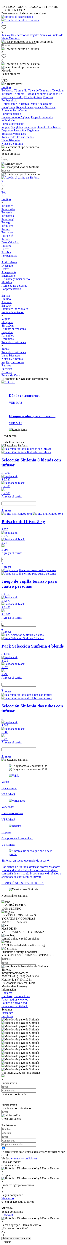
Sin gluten (17, 127)
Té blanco (7, 90)
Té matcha (45, 90)
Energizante (8, 107)
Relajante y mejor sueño (30, 107)
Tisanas (29, 93)
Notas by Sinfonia (12, 143)
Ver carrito (7, 1198)
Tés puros (40, 93)
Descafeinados (14, 97)
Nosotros (14, 38)
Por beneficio (9, 100)
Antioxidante (9, 103)
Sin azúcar (30, 127)
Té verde (33, 90)
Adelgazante (44, 103)
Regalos (35, 35)
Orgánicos (33, 130)
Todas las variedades (13, 133)
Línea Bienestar (10, 140)
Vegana (5, 127)
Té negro (6, 93)
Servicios (46, 35)
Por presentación (11, 113)
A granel (25, 117)
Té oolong (58, 90)
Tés (4, 35)
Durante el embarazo (49, 127)
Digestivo (23, 103)
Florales (29, 97)
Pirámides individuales (14, 308)
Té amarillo (20, 90)
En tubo (15, 117)
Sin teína (50, 107)
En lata (5, 117)
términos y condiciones (23, 1158)
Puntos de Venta (10, 375)
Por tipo (6, 87)
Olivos (38, 97)
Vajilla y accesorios (18, 35)
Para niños (20, 130)
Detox (33, 103)
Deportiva (7, 130)
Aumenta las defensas (14, 110)
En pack (36, 117)
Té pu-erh (18, 93)
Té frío (5, 239)
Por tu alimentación (12, 123)
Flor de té (52, 93)
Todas (5, 137)
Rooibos (48, 97)
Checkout (7, 1215)
